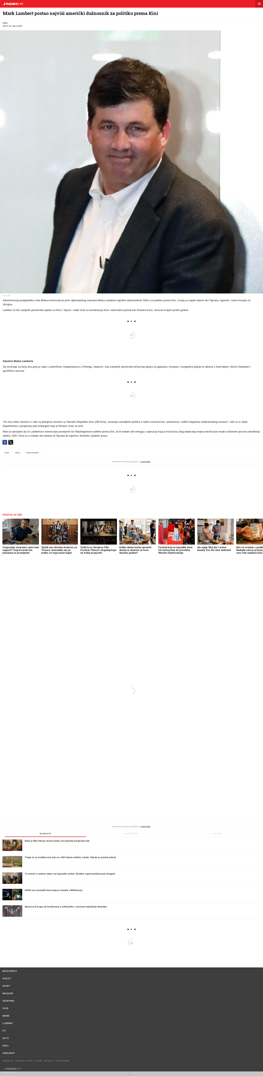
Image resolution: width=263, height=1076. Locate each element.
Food (5, 1008)
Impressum (49, 1061)
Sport (6, 986)
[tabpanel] (131, 879)
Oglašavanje (7, 1061)
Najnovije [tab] (45, 834)
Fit (4, 1031)
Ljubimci (7, 1023)
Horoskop (8, 1053)
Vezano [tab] (217, 834)
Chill (5, 1045)
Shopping (8, 1001)
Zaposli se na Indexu (24, 1061)
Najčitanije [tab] (131, 834)
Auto (5, 1038)
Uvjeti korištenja (62, 1061)
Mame (6, 1016)
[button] (259, 4)
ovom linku (145, 461)
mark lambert (32, 453)
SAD (6, 453)
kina (17, 453)
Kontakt (38, 1061)
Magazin (7, 993)
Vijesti (6, 978)
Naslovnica (9, 971)
